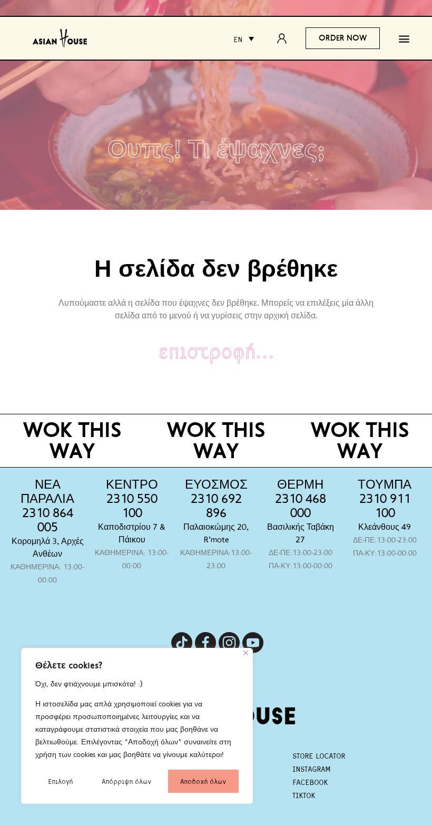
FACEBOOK (310, 782)
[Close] (245, 653)
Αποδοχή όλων (203, 781)
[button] (404, 38)
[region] (137, 726)
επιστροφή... (216, 350)
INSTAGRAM (311, 768)
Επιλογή (60, 781)
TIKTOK (303, 795)
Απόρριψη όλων (126, 781)
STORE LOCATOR (318, 755)
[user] (285, 38)
